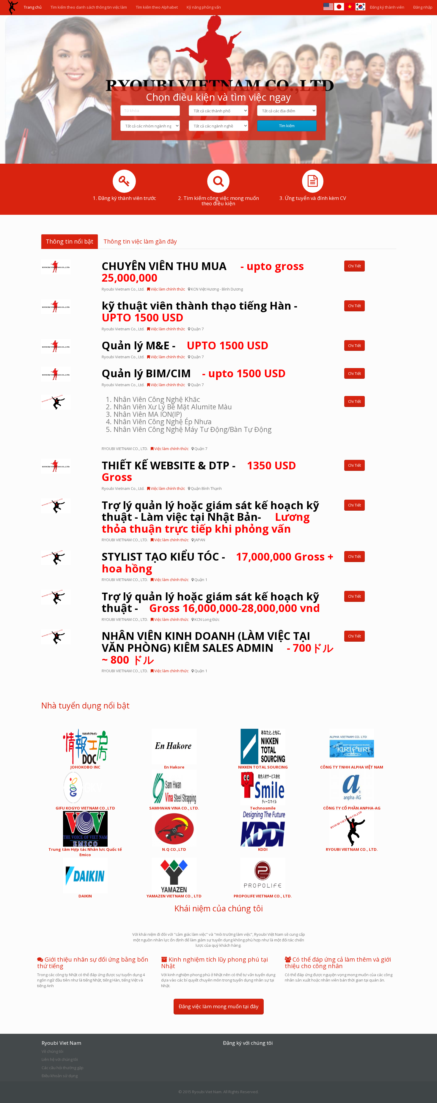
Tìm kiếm (287, 125)
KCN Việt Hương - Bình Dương (217, 289)
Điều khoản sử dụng (60, 1075)
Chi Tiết (354, 266)
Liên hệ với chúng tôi (60, 1059)
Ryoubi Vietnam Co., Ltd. (123, 289)
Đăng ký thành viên (387, 7)
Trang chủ (33, 7)
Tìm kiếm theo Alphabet (157, 7)
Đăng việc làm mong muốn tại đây (219, 1006)
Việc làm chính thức (167, 289)
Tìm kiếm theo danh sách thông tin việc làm (89, 7)
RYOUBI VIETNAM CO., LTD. (125, 448)
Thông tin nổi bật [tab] (69, 241)
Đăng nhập (423, 7)
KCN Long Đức (206, 619)
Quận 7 (197, 329)
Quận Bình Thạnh (206, 488)
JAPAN (199, 539)
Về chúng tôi (52, 1051)
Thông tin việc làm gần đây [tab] (140, 241)
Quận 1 (200, 579)
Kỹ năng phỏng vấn (204, 7)
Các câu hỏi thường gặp (63, 1067)
